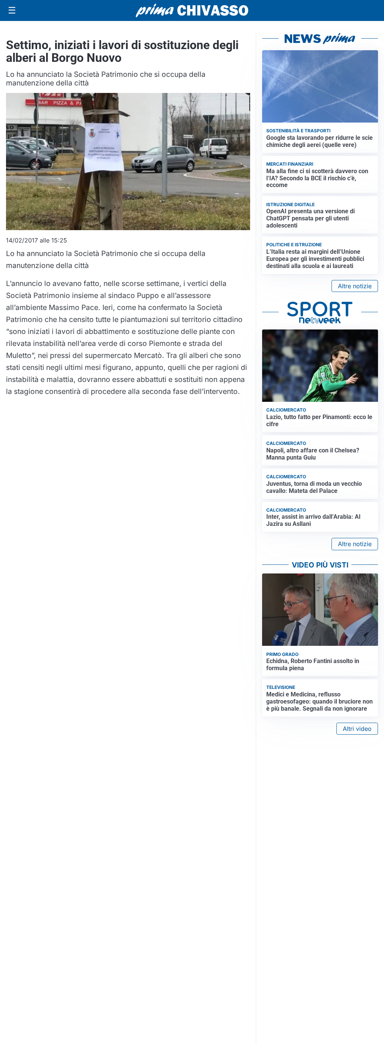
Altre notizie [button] (355, 286)
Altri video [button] (357, 728)
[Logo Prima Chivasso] (192, 10)
